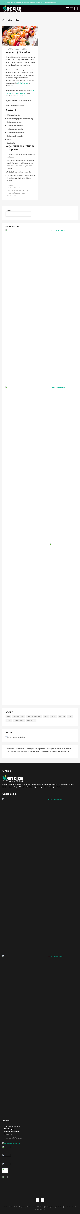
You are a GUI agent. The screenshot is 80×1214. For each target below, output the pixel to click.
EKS (8, 716)
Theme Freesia (31, 1207)
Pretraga (8, 210)
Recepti (10, 185)
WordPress (40, 1207)
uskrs (8, 720)
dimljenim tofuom (23, 83)
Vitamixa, (23, 93)
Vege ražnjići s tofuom (19, 52)
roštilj (8, 193)
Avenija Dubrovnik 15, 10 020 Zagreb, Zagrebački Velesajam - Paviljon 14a (23, 2)
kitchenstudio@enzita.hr (51, 2)
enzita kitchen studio (14, 190)
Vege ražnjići (11, 196)
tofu (23, 193)
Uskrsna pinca (18, 720)
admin (24, 49)
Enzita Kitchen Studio (11, 1207)
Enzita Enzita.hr (14, 188)
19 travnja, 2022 (13, 49)
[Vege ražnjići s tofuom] (20, 27)
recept (26, 190)
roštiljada (16, 193)
